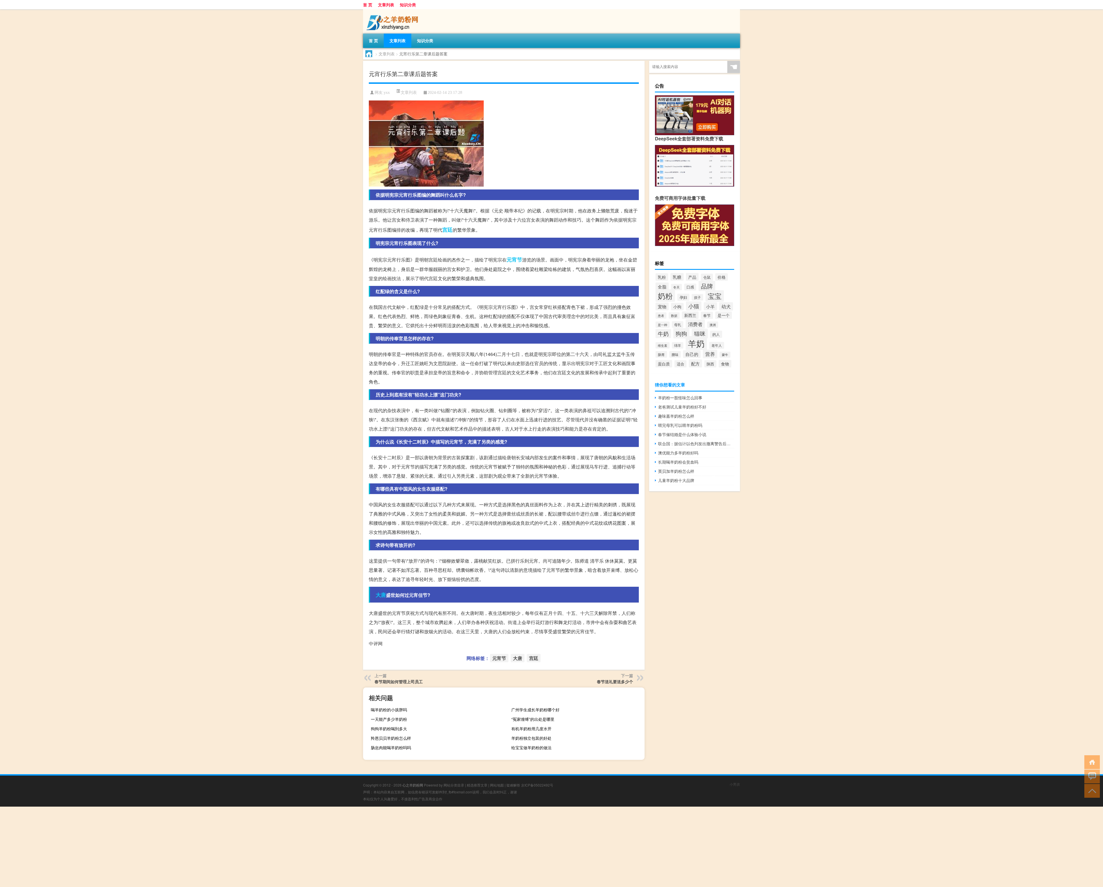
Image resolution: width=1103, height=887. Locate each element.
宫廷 (447, 229)
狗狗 (681, 333)
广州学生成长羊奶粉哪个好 (535, 709)
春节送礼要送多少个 (615, 681)
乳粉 (662, 277)
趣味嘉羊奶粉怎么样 (676, 416)
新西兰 (690, 315)
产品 (692, 277)
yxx (387, 92)
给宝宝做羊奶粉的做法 (531, 747)
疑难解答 (513, 785)
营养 (710, 353)
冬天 (676, 287)
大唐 (381, 595)
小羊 (710, 306)
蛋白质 (664, 364)
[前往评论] (1090, 776)
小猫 (693, 306)
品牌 (707, 286)
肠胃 (661, 354)
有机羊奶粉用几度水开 (531, 728)
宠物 (662, 306)
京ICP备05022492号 (537, 785)
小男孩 (735, 784)
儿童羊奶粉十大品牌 (676, 480)
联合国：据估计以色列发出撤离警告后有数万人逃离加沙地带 (696, 443)
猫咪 (699, 334)
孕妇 (683, 297)
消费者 (695, 324)
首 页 (367, 4)
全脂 (662, 286)
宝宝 (715, 296)
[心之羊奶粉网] (393, 11)
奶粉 (665, 295)
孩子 (697, 297)
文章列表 (386, 4)
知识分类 (408, 4)
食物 (725, 364)
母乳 (677, 324)
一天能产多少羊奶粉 (389, 719)
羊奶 (696, 343)
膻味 (675, 354)
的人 (716, 334)
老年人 (716, 345)
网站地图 (497, 785)
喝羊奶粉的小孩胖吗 (389, 709)
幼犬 (726, 306)
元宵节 (514, 259)
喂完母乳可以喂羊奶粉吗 (680, 425)
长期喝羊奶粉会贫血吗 (678, 462)
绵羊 (677, 345)
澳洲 (712, 324)
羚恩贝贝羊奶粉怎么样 (391, 738)
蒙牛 (725, 355)
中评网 (376, 643)
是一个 (724, 315)
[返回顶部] (1090, 790)
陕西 (710, 364)
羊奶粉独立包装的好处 (531, 738)
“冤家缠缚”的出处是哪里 (532, 719)
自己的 (691, 354)
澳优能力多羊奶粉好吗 (678, 453)
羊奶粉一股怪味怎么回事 (680, 397)
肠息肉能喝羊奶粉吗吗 (391, 747)
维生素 (662, 345)
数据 (674, 315)
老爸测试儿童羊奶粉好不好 (682, 407)
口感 (690, 287)
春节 (707, 315)
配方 (695, 363)
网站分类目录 (453, 785)
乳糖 (677, 277)
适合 (680, 364)
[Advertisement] (172, 847)
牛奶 (663, 333)
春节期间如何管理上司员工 (399, 681)
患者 (661, 315)
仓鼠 (707, 277)
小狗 (677, 306)
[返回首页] (1090, 761)
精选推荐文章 (477, 785)
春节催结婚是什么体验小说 (682, 434)
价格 (722, 277)
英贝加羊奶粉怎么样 (676, 471)
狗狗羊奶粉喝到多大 (389, 728)
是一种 (662, 324)
